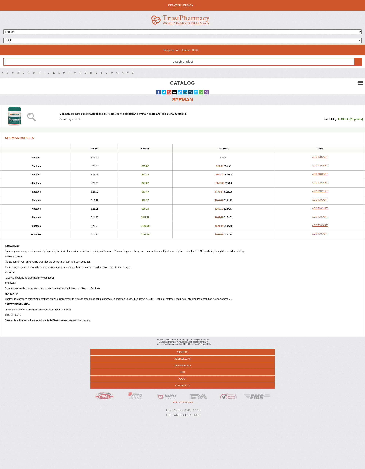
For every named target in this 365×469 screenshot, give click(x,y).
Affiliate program (183, 402)
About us (182, 352)
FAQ (182, 372)
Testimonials (182, 365)
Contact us (182, 385)
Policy (182, 378)
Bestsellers (182, 359)
